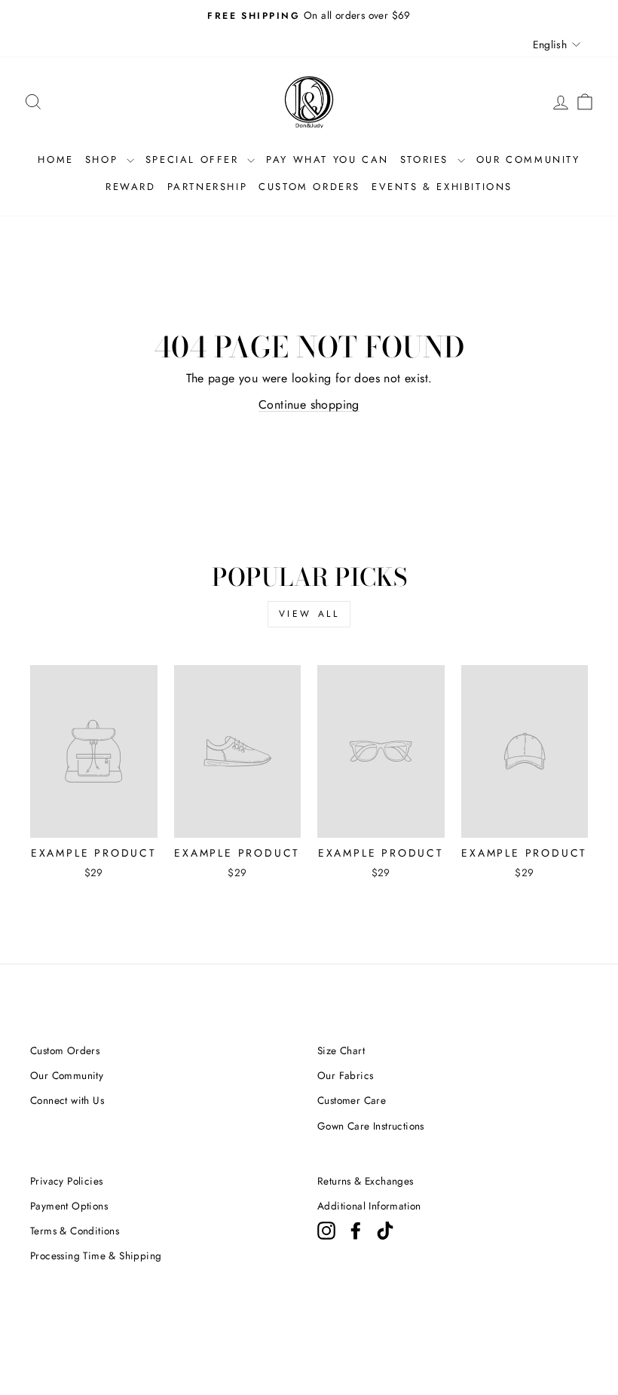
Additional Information (369, 1205)
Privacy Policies (66, 1180)
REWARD (131, 186)
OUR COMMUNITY (528, 159)
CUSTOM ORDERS (309, 186)
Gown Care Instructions (370, 1125)
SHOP (104, 159)
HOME (55, 159)
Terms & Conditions (74, 1230)
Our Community (66, 1075)
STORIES (427, 159)
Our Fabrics (345, 1075)
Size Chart (341, 1050)
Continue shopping (309, 404)
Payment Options (69, 1205)
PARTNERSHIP (207, 186)
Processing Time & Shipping (95, 1255)
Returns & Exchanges (365, 1180)
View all (309, 614)
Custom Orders (64, 1050)
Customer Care (351, 1100)
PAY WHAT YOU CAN (327, 159)
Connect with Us (67, 1100)
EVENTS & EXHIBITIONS (442, 186)
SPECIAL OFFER (194, 159)
